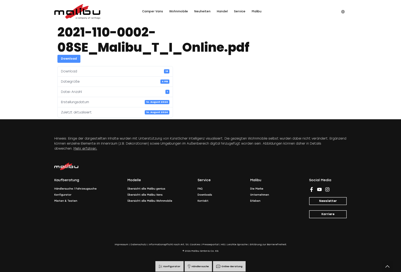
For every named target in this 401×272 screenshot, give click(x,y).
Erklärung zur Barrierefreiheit (268, 244)
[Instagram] (327, 189)
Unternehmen (259, 194)
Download (69, 58)
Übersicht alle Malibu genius (146, 188)
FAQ (200, 188)
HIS (223, 244)
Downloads (205, 194)
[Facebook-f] (311, 189)
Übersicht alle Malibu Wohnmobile (149, 200)
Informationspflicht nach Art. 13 (168, 244)
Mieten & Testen (65, 200)
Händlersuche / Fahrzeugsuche (75, 188)
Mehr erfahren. (85, 148)
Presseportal (210, 244)
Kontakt (203, 200)
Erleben (255, 200)
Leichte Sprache (237, 244)
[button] (152, 11)
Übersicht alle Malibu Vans (144, 194)
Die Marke (256, 188)
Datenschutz (139, 244)
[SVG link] (77, 11)
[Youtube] (319, 189)
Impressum (121, 244)
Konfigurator (62, 194)
